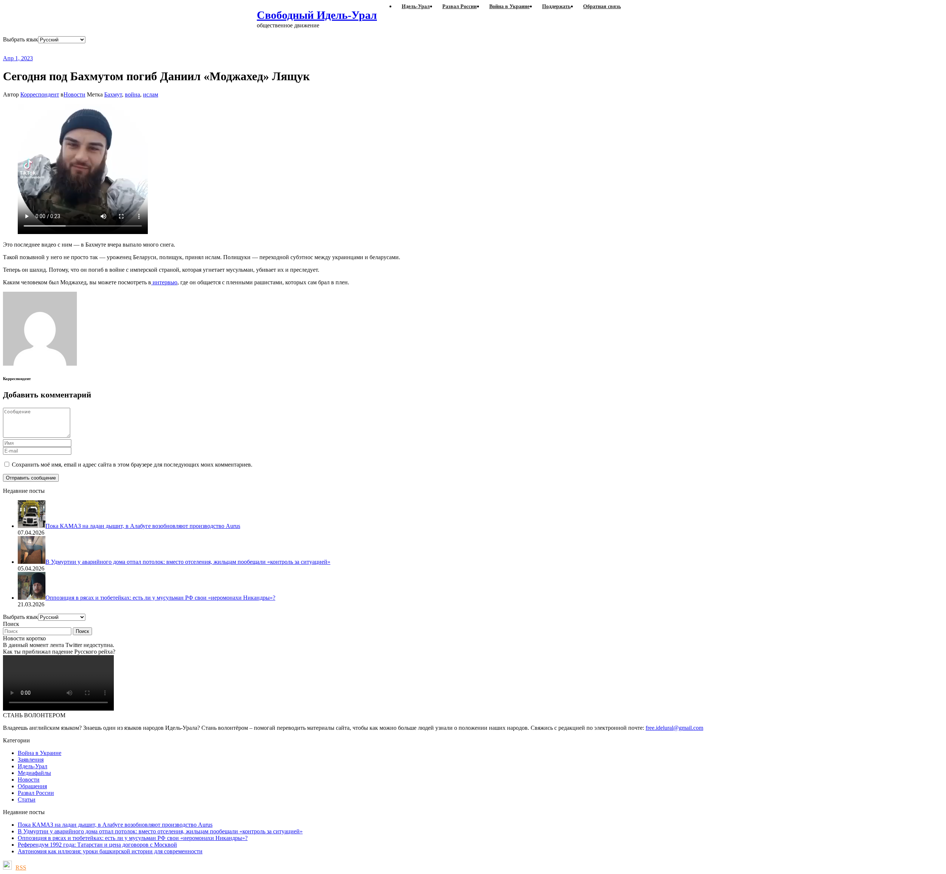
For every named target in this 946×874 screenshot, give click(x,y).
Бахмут (113, 94)
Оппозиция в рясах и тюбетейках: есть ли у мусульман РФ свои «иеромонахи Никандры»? (133, 838)
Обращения (32, 786)
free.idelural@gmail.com (674, 728)
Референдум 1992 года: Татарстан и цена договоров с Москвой (97, 844)
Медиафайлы (34, 773)
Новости (74, 94)
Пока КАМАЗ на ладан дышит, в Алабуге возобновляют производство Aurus (115, 825)
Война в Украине (39, 753)
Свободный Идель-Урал (317, 15)
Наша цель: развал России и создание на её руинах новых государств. (154, 49)
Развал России (36, 793)
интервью (164, 282)
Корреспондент (39, 94)
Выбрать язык (20, 39)
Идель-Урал (32, 766)
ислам (150, 94)
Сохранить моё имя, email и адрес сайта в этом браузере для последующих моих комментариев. (132, 464)
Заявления (31, 759)
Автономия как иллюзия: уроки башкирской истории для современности (110, 851)
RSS (21, 867)
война (132, 94)
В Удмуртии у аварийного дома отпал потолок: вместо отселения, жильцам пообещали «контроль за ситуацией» (160, 831)
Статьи (26, 799)
